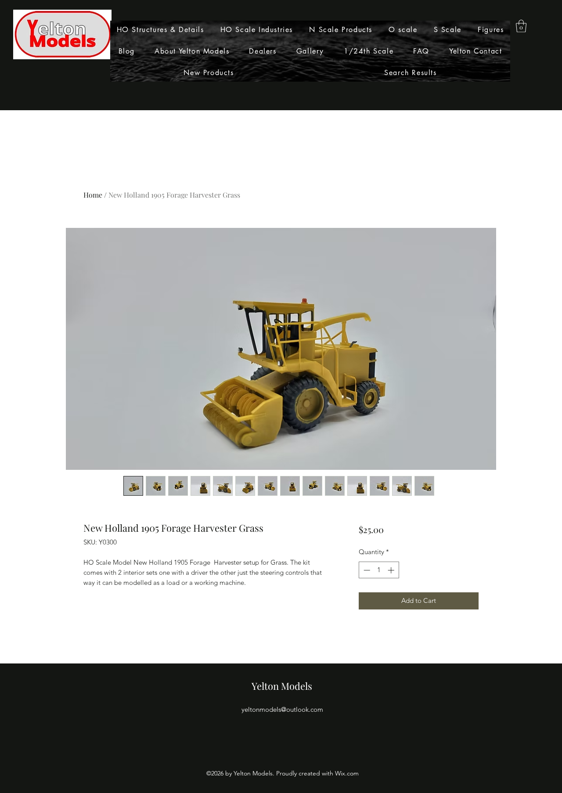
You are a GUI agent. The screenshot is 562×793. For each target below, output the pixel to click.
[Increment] (392, 570)
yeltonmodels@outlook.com (282, 709)
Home (92, 194)
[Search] (487, 55)
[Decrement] (366, 570)
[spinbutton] (378, 570)
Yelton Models (282, 685)
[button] (521, 26)
